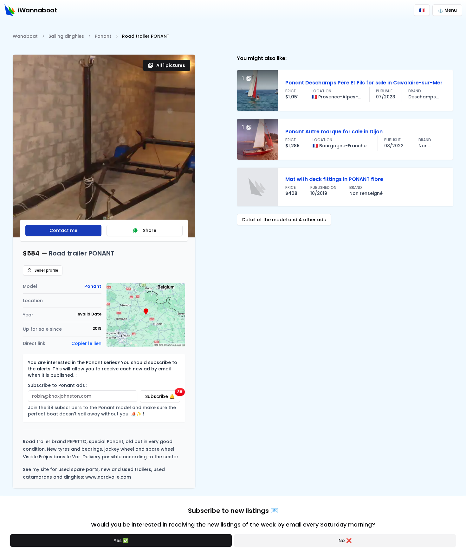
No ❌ (345, 540)
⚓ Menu (447, 10)
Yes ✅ (121, 540)
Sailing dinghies (66, 36)
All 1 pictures (170, 65)
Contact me (63, 230)
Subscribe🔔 (162, 395)
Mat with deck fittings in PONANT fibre (334, 179)
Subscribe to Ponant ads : (57, 385)
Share (149, 230)
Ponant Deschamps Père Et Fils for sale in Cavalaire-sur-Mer (364, 82)
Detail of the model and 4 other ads (284, 219)
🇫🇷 (421, 10)
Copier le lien (86, 343)
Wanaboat (25, 36)
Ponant (103, 36)
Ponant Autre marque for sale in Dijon (334, 131)
